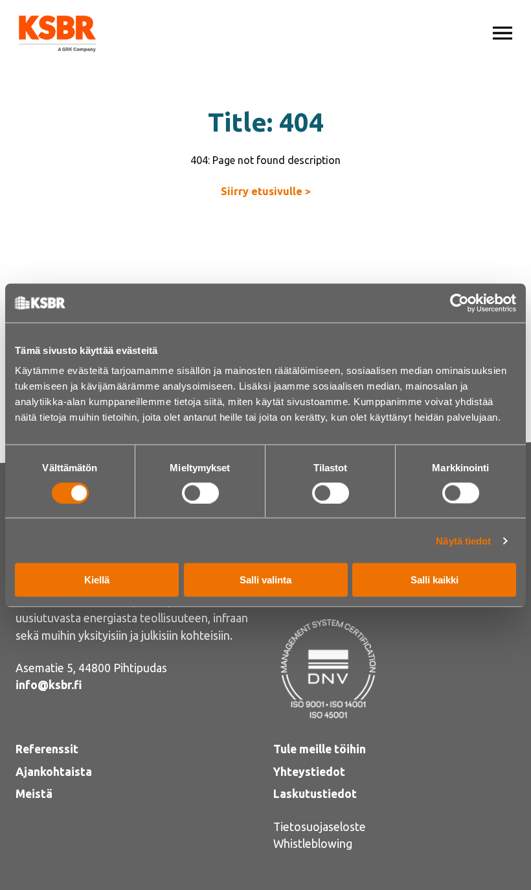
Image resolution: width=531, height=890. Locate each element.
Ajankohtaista (54, 772)
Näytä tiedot (463, 540)
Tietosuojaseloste (319, 827)
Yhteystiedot (309, 772)
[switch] (200, 492)
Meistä (34, 794)
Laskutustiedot (315, 794)
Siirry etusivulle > (266, 191)
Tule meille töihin (319, 749)
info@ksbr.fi (49, 685)
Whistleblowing (312, 843)
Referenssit (47, 749)
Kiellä (96, 579)
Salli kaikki (434, 579)
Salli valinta (265, 579)
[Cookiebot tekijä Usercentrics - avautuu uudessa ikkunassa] (459, 302)
